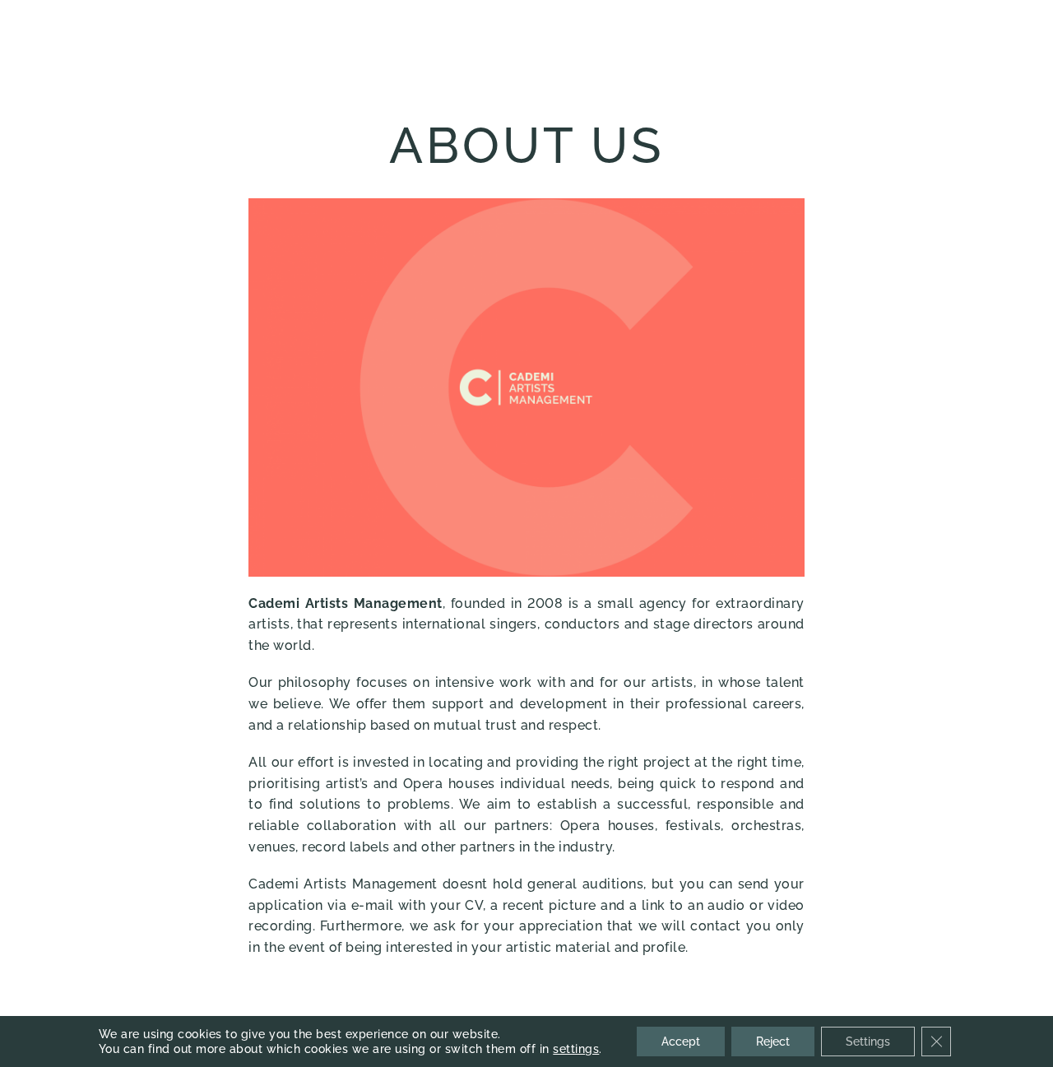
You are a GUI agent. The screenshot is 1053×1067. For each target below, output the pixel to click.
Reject (773, 1041)
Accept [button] (680, 1041)
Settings (868, 1041)
